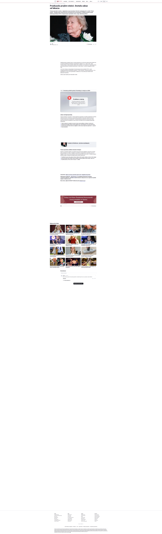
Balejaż (82, 516)
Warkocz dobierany (97, 517)
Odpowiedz (64, 278)
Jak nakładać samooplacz (57, 520)
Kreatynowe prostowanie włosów (58, 515)
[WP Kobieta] (60, 1)
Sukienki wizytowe (70, 520)
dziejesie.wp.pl (82, 180)
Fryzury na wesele (97, 514)
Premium (83, 1)
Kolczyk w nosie (83, 520)
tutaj (70, 532)
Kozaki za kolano (70, 514)
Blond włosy (55, 518)
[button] (101, 1)
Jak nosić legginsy (70, 518)
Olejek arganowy (56, 517)
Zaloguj (104, 1)
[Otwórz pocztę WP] (98, 1)
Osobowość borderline (97, 516)
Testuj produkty (71, 1)
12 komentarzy (90, 44)
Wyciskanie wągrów (83, 519)
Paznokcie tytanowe (97, 515)
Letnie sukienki (69, 516)
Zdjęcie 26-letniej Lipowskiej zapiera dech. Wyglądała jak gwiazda (78, 174)
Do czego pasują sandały (70, 517)
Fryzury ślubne (69, 515)
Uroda (91, 1)
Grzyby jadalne (96, 520)
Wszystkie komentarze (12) (78, 283)
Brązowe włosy (83, 518)
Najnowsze (65, 1)
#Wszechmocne (78, 1)
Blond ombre (55, 516)
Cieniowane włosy (83, 515)
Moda (87, 1)
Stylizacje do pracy (70, 519)
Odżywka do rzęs (83, 514)
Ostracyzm (96, 519)
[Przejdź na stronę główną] (58, 1)
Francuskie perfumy (56, 514)
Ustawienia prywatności (93, 526)
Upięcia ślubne (96, 518)
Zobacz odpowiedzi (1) (67, 280)
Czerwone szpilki (83, 517)
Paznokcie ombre (56, 519)
